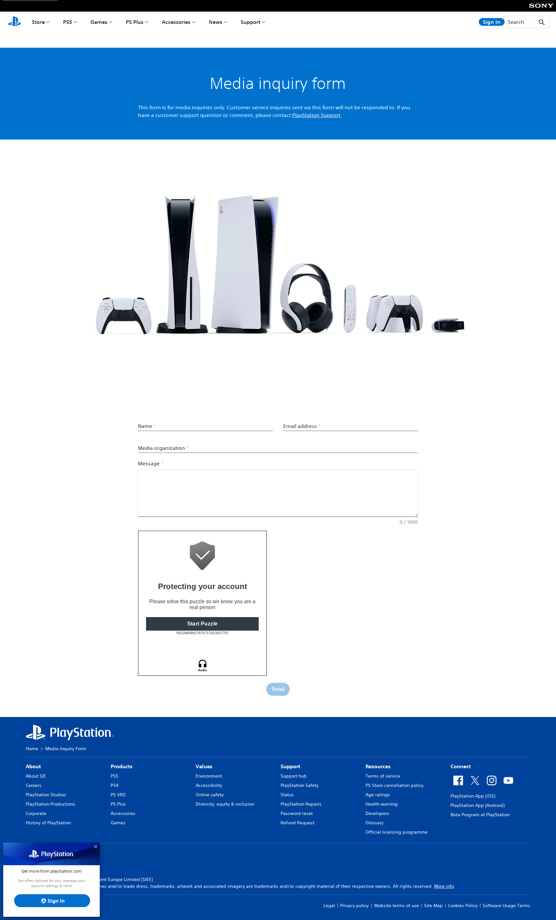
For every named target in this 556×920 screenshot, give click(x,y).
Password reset (297, 813)
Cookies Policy (462, 905)
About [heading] (33, 766)
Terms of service (383, 776)
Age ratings (378, 795)
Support (250, 22)
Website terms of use (396, 905)
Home (32, 748)
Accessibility (209, 785)
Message (150, 463)
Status (287, 795)
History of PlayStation (48, 823)
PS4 (114, 785)
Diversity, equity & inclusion (225, 804)
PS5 (67, 22)
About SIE (36, 776)
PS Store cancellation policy (394, 785)
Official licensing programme (397, 832)
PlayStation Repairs (301, 804)
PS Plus (135, 22)
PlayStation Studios (46, 795)
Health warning (382, 804)
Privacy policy (354, 905)
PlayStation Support (316, 115)
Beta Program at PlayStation (480, 815)
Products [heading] (122, 766)
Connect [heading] (460, 766)
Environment (209, 776)
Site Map (433, 905)
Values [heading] (204, 766)
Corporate (36, 813)
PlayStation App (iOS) (472, 796)
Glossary (375, 823)
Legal (329, 905)
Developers (377, 813)
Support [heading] (290, 766)
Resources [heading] (378, 766)
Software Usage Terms (506, 905)
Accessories (176, 22)
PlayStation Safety (300, 785)
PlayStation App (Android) (477, 805)
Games (98, 22)
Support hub (294, 776)
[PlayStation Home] (14, 22)
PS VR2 (118, 795)
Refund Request (297, 823)
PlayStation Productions (50, 804)
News (215, 22)
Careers (34, 785)
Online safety (210, 795)
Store (38, 22)
